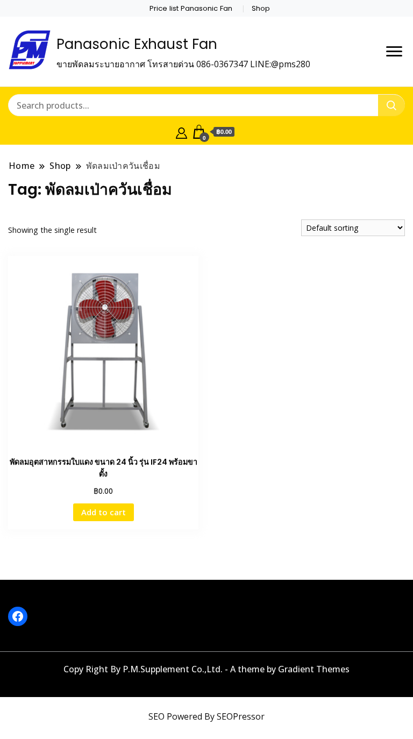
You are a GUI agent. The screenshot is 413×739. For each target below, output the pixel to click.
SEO (156, 716)
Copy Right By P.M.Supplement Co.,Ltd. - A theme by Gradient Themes (206, 669)
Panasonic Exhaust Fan (136, 44)
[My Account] (181, 131)
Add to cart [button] (103, 512)
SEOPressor (241, 716)
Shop (261, 8)
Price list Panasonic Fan (190, 8)
